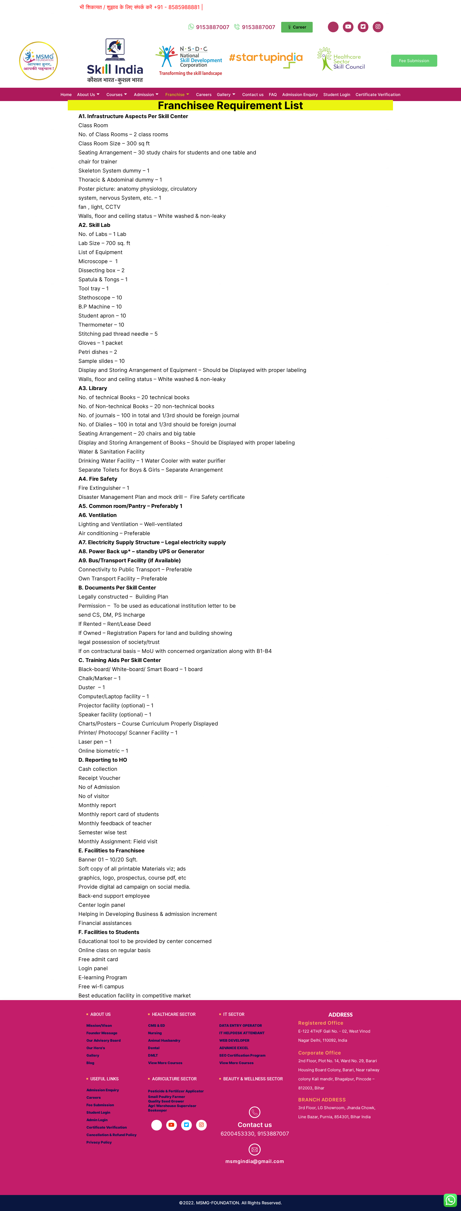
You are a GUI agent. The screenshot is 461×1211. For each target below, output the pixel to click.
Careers (204, 94)
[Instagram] (378, 27)
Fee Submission (414, 60)
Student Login (336, 94)
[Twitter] (363, 27)
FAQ (273, 94)
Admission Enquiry (300, 94)
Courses (114, 94)
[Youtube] (348, 27)
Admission (144, 94)
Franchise (175, 94)
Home (66, 94)
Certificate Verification (378, 94)
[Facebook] (333, 27)
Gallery (224, 94)
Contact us (253, 94)
